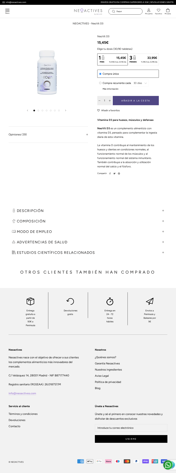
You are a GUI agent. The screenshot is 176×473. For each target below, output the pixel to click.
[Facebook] (110, 173)
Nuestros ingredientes (108, 369)
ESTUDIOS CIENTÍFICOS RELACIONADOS (55, 252)
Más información (110, 89)
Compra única (111, 73)
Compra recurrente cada (117, 83)
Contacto (14, 426)
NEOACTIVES (81, 23)
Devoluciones (17, 420)
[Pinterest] (119, 173)
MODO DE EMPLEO (34, 231)
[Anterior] (27, 110)
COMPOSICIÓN (31, 221)
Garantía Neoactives (107, 363)
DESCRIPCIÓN (30, 211)
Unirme (131, 439)
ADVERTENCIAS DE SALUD (42, 242)
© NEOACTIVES (16, 462)
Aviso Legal (102, 375)
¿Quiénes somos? (105, 357)
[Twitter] (114, 173)
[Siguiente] (65, 110)
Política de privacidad (108, 382)
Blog (97, 388)
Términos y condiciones (23, 414)
